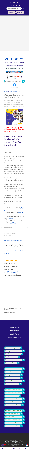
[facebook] (11, 5)
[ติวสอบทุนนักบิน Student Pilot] (14, 78)
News (14, 342)
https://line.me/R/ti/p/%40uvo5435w (13, 240)
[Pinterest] (16, 5)
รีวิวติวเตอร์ (15, 330)
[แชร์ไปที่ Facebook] (6, 245)
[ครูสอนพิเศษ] (14, 73)
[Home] (11, 2)
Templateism (7, 441)
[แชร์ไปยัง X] (11, 245)
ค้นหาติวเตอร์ (15, 327)
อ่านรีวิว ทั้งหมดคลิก (11, 272)
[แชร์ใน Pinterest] (16, 245)
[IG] (13, 5)
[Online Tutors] (21, 59)
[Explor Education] (6, 59)
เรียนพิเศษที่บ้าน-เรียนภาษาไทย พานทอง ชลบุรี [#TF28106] (15, 444)
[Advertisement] (14, 32)
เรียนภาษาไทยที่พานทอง (15, 91)
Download (20, 342)
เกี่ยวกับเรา (15, 334)
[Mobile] (19, 2)
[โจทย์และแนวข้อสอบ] (26, 445)
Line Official (18, 442)
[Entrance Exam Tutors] (16, 59)
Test (10, 342)
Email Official (11, 442)
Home (6, 91)
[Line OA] (17, 2)
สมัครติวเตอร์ (20, 12)
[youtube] (14, 2)
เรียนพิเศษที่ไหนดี (15, 337)
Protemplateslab (14, 441)
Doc (6, 342)
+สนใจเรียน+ (11, 12)
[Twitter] (19, 5)
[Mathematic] (11, 59)
